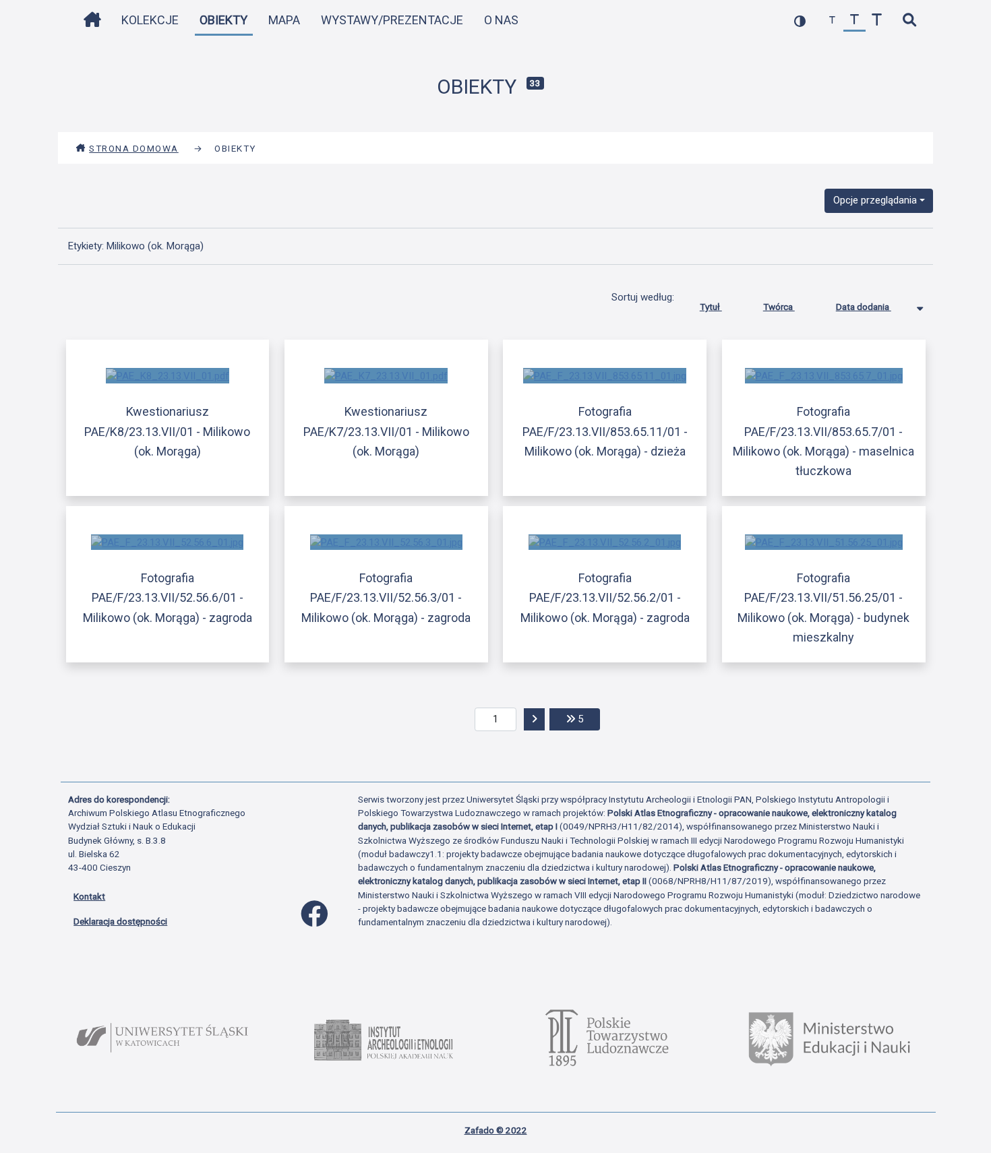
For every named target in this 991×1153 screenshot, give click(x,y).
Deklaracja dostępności (120, 921)
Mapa (284, 20)
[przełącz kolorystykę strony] (800, 20)
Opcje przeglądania (875, 200)
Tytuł (711, 306)
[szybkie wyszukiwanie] (909, 20)
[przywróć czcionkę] (854, 20)
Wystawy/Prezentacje (392, 20)
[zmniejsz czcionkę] (832, 20)
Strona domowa (134, 148)
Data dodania (863, 306)
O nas (501, 20)
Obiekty (223, 20)
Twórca (779, 306)
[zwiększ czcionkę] (877, 20)
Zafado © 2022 (495, 1130)
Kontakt (89, 896)
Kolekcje (150, 20)
